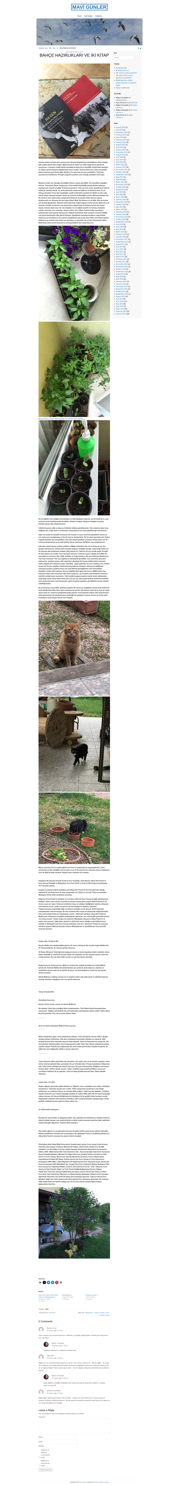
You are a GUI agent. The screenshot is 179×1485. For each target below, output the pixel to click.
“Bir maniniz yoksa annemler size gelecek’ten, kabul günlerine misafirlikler (126, 75)
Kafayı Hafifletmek (122, 88)
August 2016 (120, 274)
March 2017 (120, 257)
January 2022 (121, 167)
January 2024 (121, 142)
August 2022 (120, 155)
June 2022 (120, 160)
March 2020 (120, 197)
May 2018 (119, 229)
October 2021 (121, 172)
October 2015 (121, 291)
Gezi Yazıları (88, 16)
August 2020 (120, 189)
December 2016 (122, 264)
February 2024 (121, 140)
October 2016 (121, 269)
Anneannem (52, 1312)
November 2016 (122, 266)
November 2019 (122, 202)
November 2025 (122, 132)
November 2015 (122, 289)
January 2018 (121, 237)
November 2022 (122, 152)
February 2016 (121, 281)
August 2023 (120, 145)
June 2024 (120, 137)
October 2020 (121, 187)
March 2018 (120, 232)
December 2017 (122, 239)
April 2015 (119, 306)
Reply (61, 1330)
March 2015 (120, 309)
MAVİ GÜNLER (89, 7)
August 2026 (120, 127)
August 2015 (120, 296)
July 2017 (119, 247)
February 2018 (121, 234)
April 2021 (119, 179)
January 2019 (121, 214)
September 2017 (122, 242)
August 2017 (120, 244)
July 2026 (119, 130)
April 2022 (119, 162)
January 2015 (121, 314)
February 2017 (121, 259)
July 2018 (119, 224)
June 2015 (120, 301)
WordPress (96, 1482)
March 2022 (120, 165)
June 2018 (120, 227)
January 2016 (121, 284)
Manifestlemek (67, 1295)
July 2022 (119, 157)
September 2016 (122, 271)
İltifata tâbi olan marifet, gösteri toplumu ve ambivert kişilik (126, 82)
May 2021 (119, 177)
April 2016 (119, 279)
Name (41, 1437)
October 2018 (121, 219)
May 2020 (119, 194)
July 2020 (119, 192)
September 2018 (122, 222)
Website (41, 1446)
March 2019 (120, 209)
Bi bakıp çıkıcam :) (92, 1295)
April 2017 (119, 254)
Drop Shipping (105, 1482)
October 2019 (121, 204)
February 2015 (121, 311)
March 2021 (120, 182)
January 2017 (121, 262)
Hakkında (98, 16)
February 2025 (121, 135)
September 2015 (122, 294)
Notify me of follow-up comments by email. (45, 1453)
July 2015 (119, 299)
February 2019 (121, 212)
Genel (79, 16)
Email (41, 1441)
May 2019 (119, 207)
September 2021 (122, 174)
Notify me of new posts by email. (45, 1463)
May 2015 (119, 304)
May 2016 (119, 276)
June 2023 (120, 147)
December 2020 (122, 184)
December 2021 (122, 170)
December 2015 (122, 286)
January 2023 (121, 150)
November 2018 (122, 217)
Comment (42, 1417)
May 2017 (119, 252)
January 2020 (121, 199)
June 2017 (120, 249)
